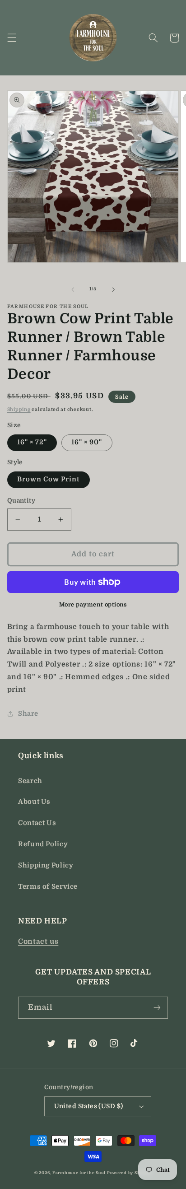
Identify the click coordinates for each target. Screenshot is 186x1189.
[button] (11, 38)
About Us (34, 802)
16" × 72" (32, 442)
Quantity (21, 500)
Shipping (19, 409)
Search (30, 781)
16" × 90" (86, 442)
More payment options (93, 604)
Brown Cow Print (48, 479)
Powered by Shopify (129, 1172)
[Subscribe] (157, 1008)
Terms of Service (48, 887)
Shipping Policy (45, 865)
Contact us (38, 941)
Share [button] (28, 714)
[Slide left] (73, 289)
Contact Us (37, 823)
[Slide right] (113, 289)
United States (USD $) (88, 1106)
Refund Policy (43, 844)
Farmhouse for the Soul (79, 1172)
